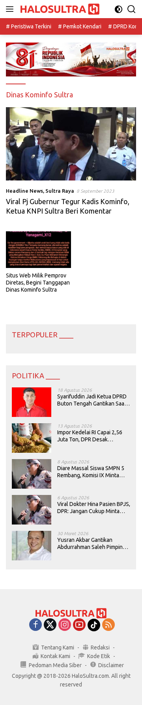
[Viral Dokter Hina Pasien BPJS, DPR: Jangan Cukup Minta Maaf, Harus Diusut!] (31, 510)
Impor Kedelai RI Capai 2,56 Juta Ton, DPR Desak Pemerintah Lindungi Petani (90, 436)
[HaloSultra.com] (59, 9)
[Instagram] (64, 625)
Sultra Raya (59, 190)
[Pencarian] (131, 9)
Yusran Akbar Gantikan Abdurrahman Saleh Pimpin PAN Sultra (90, 544)
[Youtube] (79, 625)
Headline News (24, 190)
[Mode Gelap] (118, 9)
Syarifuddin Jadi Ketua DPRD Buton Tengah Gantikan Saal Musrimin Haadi (92, 400)
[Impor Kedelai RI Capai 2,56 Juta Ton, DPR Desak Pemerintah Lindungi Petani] (31, 438)
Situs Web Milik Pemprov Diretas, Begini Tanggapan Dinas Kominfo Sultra (38, 282)
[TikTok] (94, 625)
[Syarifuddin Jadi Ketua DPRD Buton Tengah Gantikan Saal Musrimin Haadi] (31, 402)
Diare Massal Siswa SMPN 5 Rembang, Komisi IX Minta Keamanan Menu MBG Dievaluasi (90, 472)
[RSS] (108, 625)
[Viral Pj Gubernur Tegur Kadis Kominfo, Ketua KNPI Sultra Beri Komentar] (71, 143)
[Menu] (11, 9)
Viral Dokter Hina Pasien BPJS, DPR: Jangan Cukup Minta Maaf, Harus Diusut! (93, 508)
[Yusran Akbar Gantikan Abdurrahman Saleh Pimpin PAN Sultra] (31, 545)
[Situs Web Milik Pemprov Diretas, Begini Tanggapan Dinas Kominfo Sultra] (38, 249)
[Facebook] (35, 625)
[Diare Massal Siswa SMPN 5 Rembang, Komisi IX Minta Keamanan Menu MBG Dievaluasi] (31, 474)
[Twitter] (50, 625)
